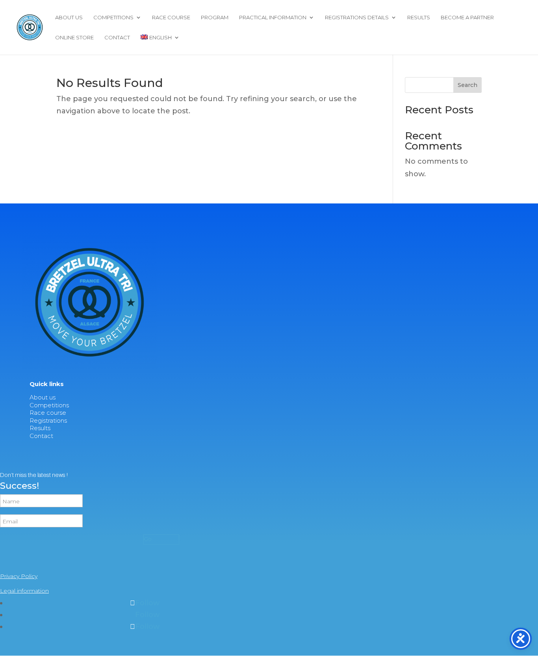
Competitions (113, 17)
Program (214, 17)
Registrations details (357, 17)
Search (467, 85)
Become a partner (467, 17)
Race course (171, 17)
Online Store (74, 38)
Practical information (272, 17)
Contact (117, 38)
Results (418, 17)
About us (69, 17)
